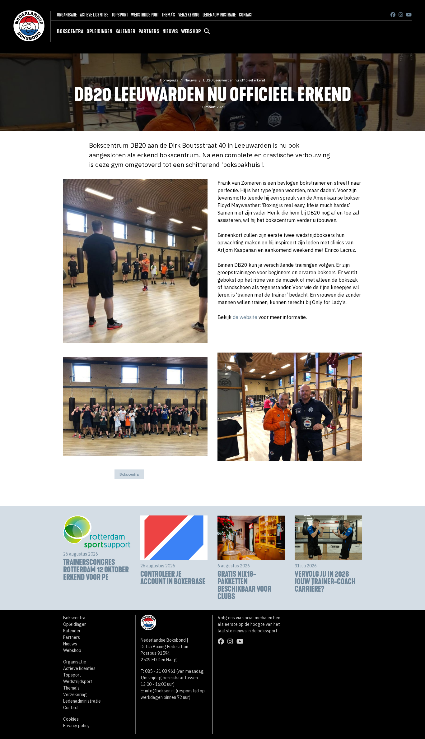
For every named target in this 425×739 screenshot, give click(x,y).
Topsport (120, 15)
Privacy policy (76, 725)
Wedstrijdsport (145, 15)
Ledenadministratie (219, 15)
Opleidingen (99, 31)
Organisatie (67, 15)
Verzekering (188, 15)
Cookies (71, 719)
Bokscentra (70, 31)
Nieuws (170, 31)
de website (245, 317)
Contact (246, 15)
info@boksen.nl (160, 691)
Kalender (125, 31)
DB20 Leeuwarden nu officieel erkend (234, 80)
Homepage (169, 80)
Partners (148, 31)
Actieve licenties (94, 15)
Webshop (191, 31)
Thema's (168, 15)
